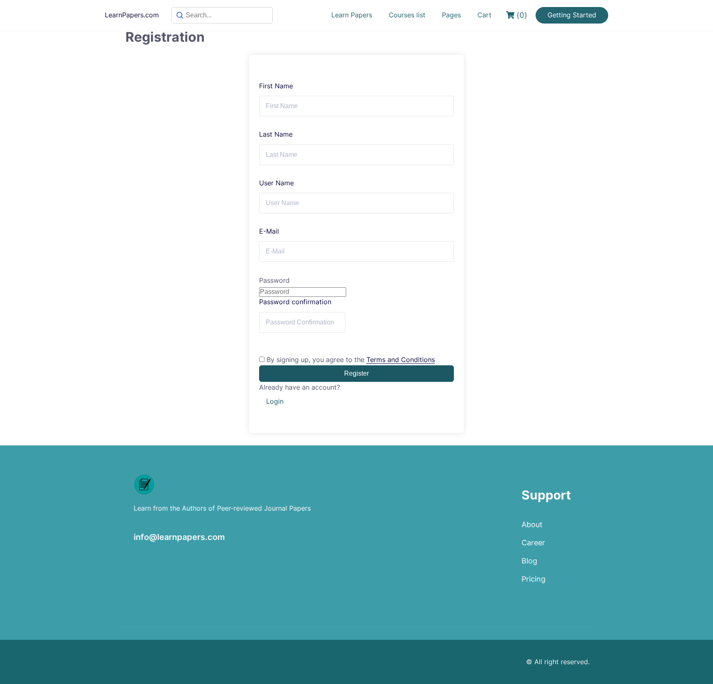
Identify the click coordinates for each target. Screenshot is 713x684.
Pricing (533, 579)
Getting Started (572, 15)
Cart (484, 15)
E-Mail (269, 231)
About (532, 524)
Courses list (407, 15)
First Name (276, 86)
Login (274, 401)
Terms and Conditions (400, 359)
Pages (451, 15)
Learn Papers (351, 15)
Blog (529, 560)
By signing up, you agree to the (351, 359)
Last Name (276, 134)
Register (356, 373)
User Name (276, 183)
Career (533, 542)
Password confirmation (295, 302)
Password (274, 280)
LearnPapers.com (132, 15)
